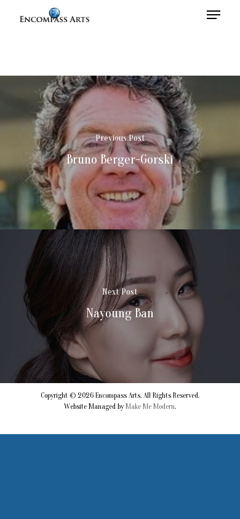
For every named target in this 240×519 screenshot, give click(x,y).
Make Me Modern (150, 406)
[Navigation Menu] (213, 15)
